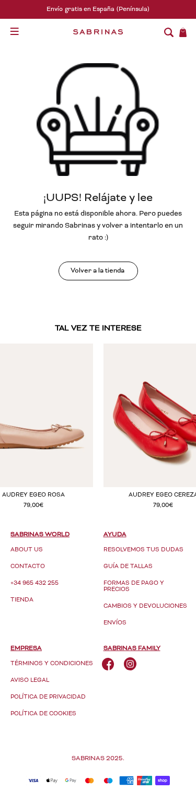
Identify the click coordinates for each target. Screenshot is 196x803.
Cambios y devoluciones (145, 606)
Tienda (21, 600)
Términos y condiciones (51, 664)
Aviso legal (29, 680)
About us (26, 550)
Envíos (114, 623)
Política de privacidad (48, 697)
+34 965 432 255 (34, 583)
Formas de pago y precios (133, 587)
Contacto (27, 567)
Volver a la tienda (97, 271)
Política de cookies (43, 714)
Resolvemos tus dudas (143, 550)
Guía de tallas (128, 567)
